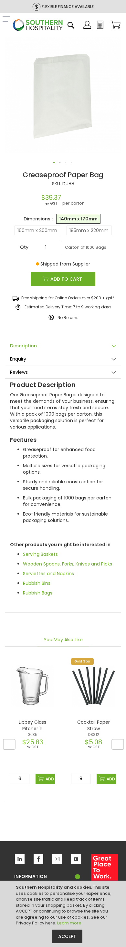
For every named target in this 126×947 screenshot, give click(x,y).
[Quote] (100, 27)
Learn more (69, 923)
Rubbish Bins (36, 583)
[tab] (63, 345)
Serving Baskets (40, 554)
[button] (54, 163)
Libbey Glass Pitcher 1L (32, 725)
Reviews (19, 372)
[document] (64, 913)
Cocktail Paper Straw (93, 725)
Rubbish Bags (37, 593)
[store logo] (38, 25)
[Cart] (114, 25)
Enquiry (18, 359)
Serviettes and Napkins (48, 573)
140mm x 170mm (78, 219)
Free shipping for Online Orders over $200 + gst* (67, 298)
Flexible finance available (68, 6)
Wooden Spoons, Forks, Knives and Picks (67, 564)
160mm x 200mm (37, 230)
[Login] (87, 27)
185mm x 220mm (89, 230)
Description (23, 346)
